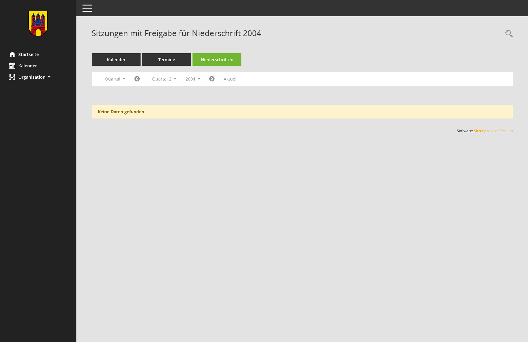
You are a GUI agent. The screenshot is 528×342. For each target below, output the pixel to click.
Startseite (28, 54)
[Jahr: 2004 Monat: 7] (212, 79)
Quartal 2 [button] (162, 79)
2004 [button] (190, 79)
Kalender (27, 66)
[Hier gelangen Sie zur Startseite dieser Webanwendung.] (38, 23)
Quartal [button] (113, 79)
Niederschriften (217, 59)
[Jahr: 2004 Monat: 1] (137, 79)
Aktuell (231, 79)
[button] (38, 77)
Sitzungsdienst (493, 130)
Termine (166, 59)
